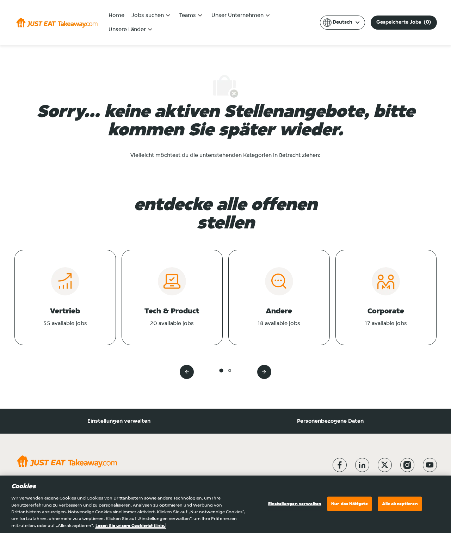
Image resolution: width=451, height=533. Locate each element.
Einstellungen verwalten (118, 421)
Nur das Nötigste (349, 503)
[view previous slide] (187, 372)
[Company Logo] (57, 22)
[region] (225, 504)
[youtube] (430, 465)
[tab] (221, 370)
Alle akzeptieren (400, 503)
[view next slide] (264, 372)
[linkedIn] (362, 465)
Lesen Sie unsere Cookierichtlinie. (130, 525)
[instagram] (407, 465)
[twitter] (385, 465)
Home (116, 15)
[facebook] (340, 465)
